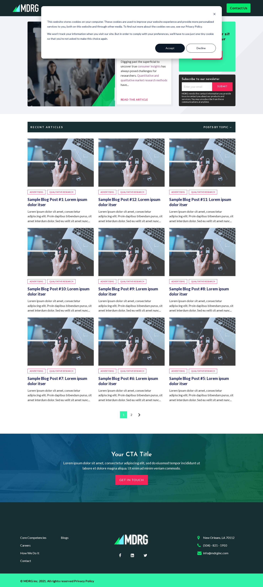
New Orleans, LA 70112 (219, 537)
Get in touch (131, 480)
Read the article (134, 99)
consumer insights (149, 66)
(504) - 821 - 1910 (215, 545)
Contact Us (238, 8)
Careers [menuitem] (25, 545)
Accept (170, 48)
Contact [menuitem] (25, 561)
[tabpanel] (100, 64)
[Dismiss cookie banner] (214, 14)
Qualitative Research (61, 192)
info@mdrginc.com (215, 553)
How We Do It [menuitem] (29, 553)
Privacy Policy (84, 581)
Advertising (36, 192)
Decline (201, 48)
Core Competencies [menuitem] (33, 537)
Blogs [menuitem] (65, 537)
